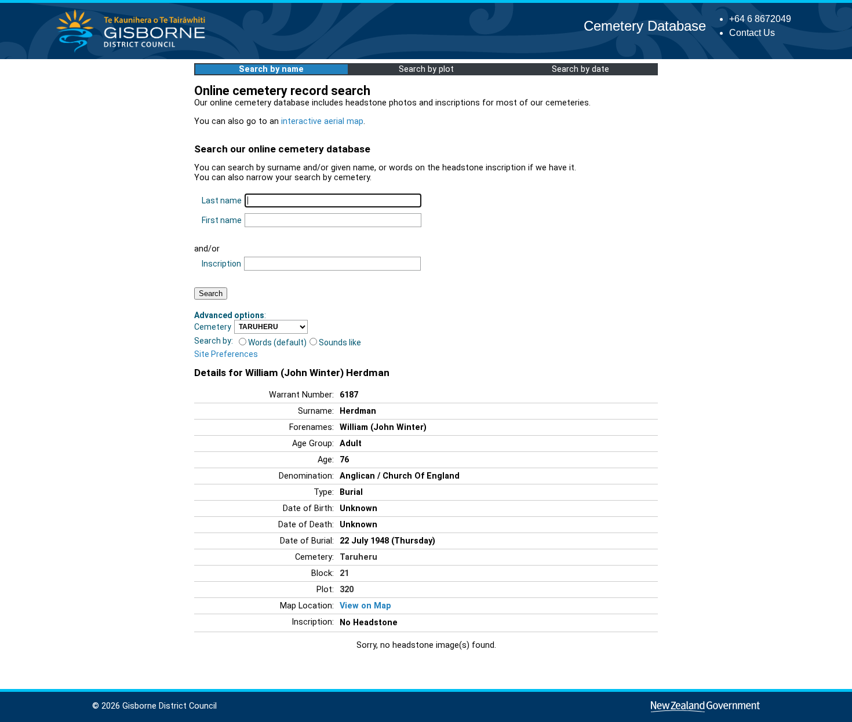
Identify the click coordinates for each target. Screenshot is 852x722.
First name (222, 220)
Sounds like (340, 342)
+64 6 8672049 (760, 19)
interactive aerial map (322, 121)
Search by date (580, 69)
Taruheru (358, 557)
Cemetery (212, 326)
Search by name (271, 69)
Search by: (213, 340)
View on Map (365, 606)
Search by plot (426, 69)
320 (347, 590)
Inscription (221, 263)
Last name (222, 200)
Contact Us (752, 33)
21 (344, 573)
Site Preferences (226, 354)
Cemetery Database (645, 26)
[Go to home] (134, 52)
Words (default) (277, 342)
